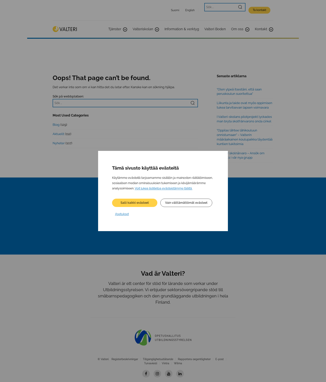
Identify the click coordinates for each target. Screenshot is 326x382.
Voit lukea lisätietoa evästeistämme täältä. (163, 188)
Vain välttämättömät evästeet (186, 203)
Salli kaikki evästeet (135, 203)
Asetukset (122, 214)
